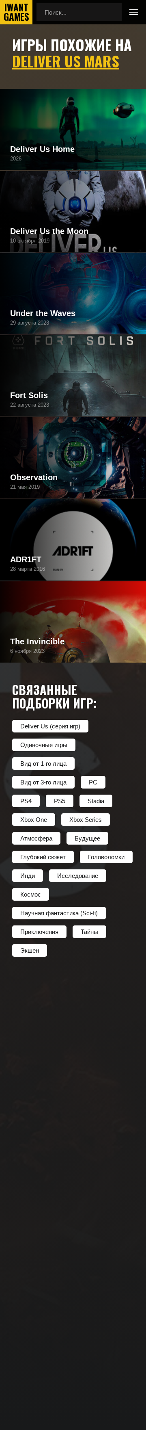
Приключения (39, 931)
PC (93, 782)
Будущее (87, 838)
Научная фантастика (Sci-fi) (59, 913)
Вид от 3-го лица (43, 782)
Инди (27, 875)
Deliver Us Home (42, 149)
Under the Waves (42, 313)
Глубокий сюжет (43, 857)
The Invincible (37, 641)
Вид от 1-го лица (43, 763)
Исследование (77, 875)
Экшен (29, 950)
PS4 (26, 800)
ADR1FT (25, 559)
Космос (30, 894)
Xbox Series (85, 819)
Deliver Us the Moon (49, 231)
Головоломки (106, 857)
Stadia (96, 800)
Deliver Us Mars (65, 61)
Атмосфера (36, 838)
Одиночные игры (43, 744)
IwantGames (16, 12)
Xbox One (33, 819)
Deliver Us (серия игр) (50, 726)
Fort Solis (29, 395)
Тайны (89, 931)
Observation (34, 477)
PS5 (59, 800)
